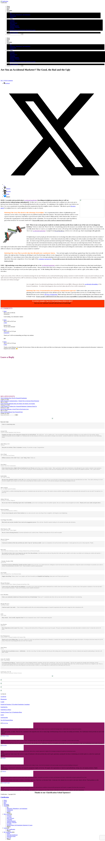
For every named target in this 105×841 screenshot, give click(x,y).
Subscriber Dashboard (12, 835)
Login (5, 828)
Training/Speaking (11, 821)
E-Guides (9, 823)
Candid (2, 701)
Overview (9, 815)
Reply (5, 311)
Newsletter (6, 804)
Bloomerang (4, 699)
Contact (9, 811)
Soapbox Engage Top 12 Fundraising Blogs (11, 712)
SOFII (2, 715)
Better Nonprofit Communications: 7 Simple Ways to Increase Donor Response (20, 401)
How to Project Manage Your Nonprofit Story (12, 412)
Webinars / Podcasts (11, 822)
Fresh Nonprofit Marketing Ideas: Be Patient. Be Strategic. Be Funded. (18, 403)
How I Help (7, 814)
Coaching (9, 817)
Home (5, 800)
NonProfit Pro (4, 707)
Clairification (5, 797)
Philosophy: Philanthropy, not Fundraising (17, 808)
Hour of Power (10, 818)
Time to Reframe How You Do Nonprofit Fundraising (14, 398)
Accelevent (3, 696)
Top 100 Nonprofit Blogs (7, 720)
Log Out (9, 837)
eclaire (5, 322)
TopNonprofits (4, 717)
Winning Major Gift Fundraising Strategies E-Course (19, 825)
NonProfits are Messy (6, 709)
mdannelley (6, 332)
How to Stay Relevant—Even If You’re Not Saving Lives (15, 409)
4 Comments (10, 80)
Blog (5, 803)
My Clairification (11, 829)
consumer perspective (45, 259)
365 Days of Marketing (50, 294)
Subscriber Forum (11, 836)
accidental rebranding (91, 284)
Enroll (5, 801)
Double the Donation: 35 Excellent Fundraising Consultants (15, 704)
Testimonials (10, 810)
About (5, 805)
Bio (8, 807)
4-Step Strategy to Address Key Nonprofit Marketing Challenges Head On (19, 406)
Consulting (9, 819)
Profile (8, 833)
